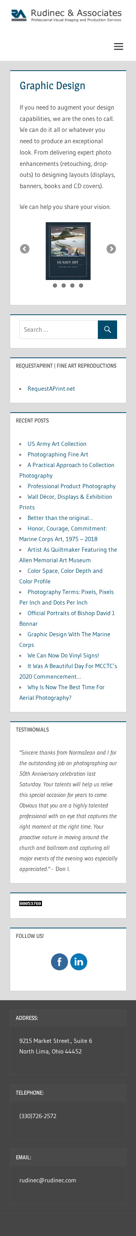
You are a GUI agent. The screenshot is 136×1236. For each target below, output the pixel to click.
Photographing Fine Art (58, 454)
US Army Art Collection (57, 443)
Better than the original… (60, 517)
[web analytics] (30, 904)
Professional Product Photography (72, 486)
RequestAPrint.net (51, 388)
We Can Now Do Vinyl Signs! (63, 655)
